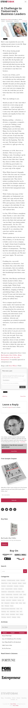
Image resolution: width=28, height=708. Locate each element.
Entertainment (4, 591)
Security (7, 614)
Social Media (12, 614)
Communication (10, 586)
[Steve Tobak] (7, 1)
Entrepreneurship (9, 21)
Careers (2, 21)
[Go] (25, 571)
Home (7, 597)
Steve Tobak (8, 19)
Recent (5, 632)
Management (7, 603)
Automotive (23, 580)
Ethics (23, 591)
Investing (3, 600)
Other (2, 605)
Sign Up (22, 387)
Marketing (12, 603)
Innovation (16, 597)
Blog (2, 698)
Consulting (22, 586)
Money (20, 603)
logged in (10, 407)
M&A (2, 603)
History (24, 594)
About (13, 698)
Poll (21, 608)
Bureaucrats (14, 583)
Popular (13, 632)
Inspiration (21, 597)
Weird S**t (9, 617)
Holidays (3, 597)
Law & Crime (8, 600)
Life (23, 600)
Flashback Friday (9, 594)
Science (2, 614)
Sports (17, 614)
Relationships (12, 611)
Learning (19, 600)
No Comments (24, 20)
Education (20, 588)
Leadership (16, 21)
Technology (3, 617)
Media (17, 603)
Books (10, 583)
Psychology (3, 611)
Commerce (3, 586)
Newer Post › (23, 396)
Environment (18, 591)
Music (24, 603)
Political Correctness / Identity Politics (8, 608)
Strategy (21, 614)
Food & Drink (15, 594)
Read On (4, 544)
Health (21, 594)
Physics (11, 605)
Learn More (22, 441)
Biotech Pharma (4, 583)
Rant (8, 611)
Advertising (3, 580)
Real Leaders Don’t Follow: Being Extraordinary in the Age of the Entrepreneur (11, 357)
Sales (18, 611)
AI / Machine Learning (11, 580)
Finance (2, 594)
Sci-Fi (21, 611)
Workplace (14, 617)
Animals (17, 580)
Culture (2, 588)
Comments (21, 632)
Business (19, 583)
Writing (18, 617)
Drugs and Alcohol (9, 588)
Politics (18, 608)
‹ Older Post (4, 396)
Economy (15, 588)
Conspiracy (16, 586)
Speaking (24, 698)
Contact (13, 699)
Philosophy (7, 605)
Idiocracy (11, 597)
